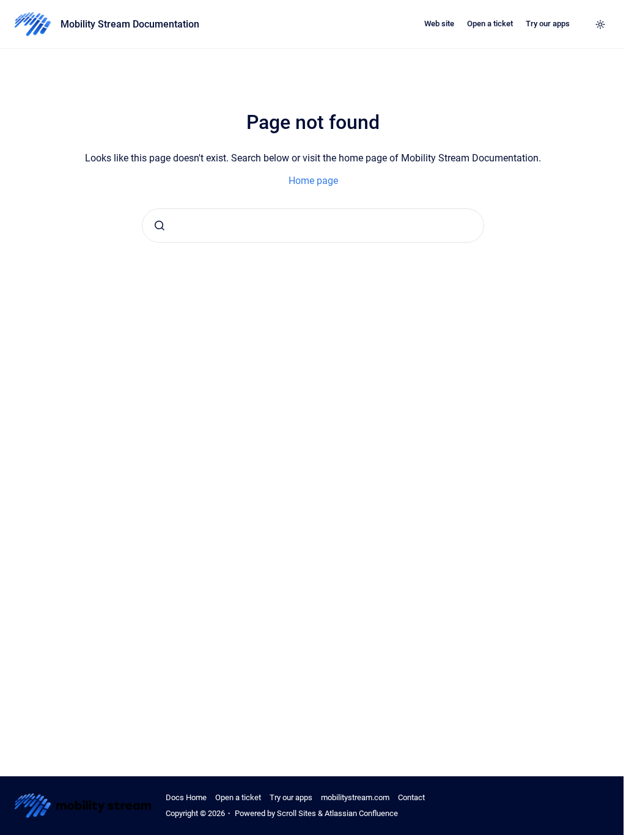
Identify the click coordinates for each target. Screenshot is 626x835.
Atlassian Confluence (361, 813)
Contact (411, 797)
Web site (439, 23)
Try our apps (548, 23)
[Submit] (159, 225)
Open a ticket (490, 23)
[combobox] (313, 225)
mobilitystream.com (355, 797)
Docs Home (186, 797)
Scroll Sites (296, 813)
